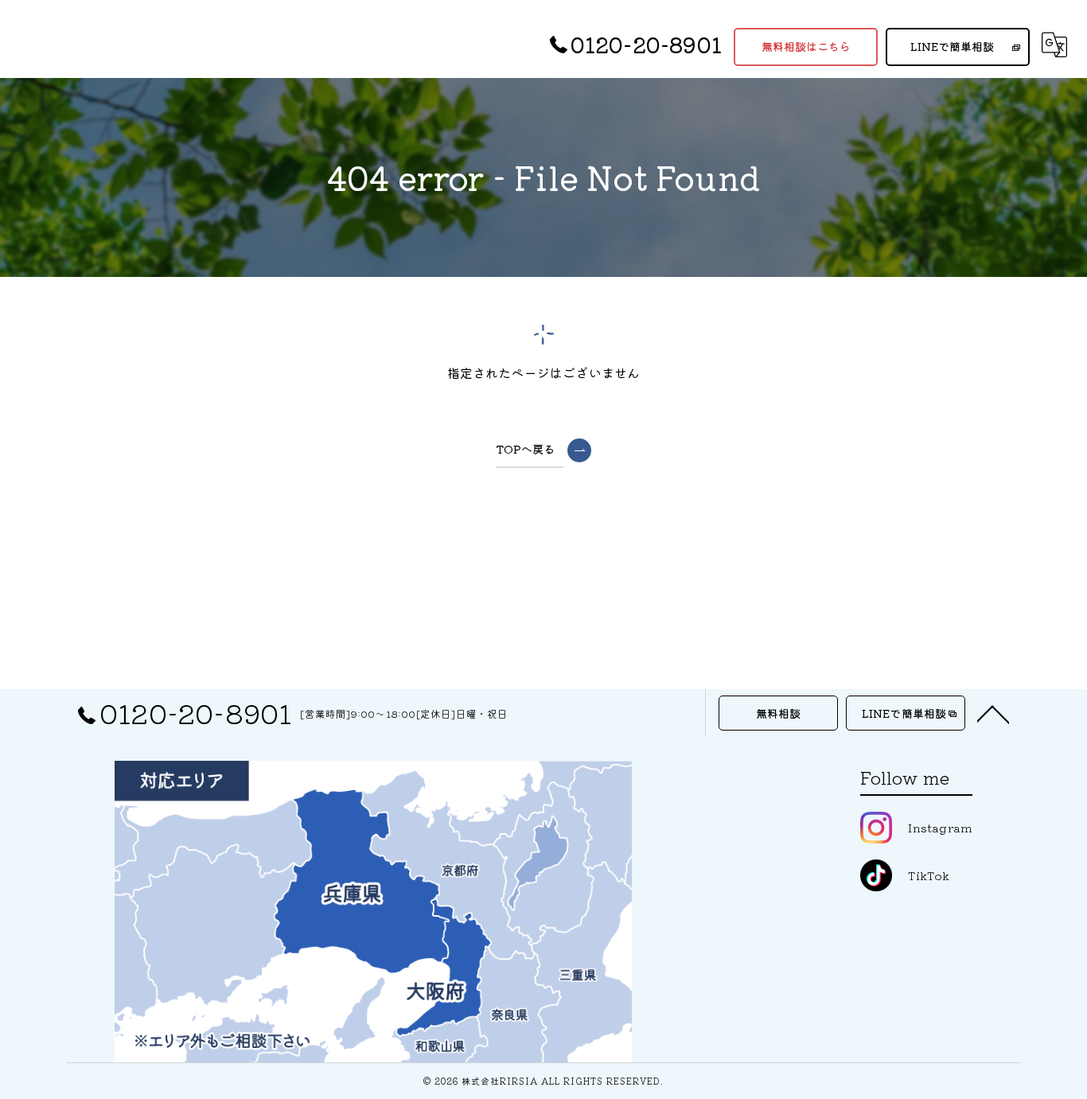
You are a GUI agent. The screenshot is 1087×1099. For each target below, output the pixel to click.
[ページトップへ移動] (993, 713)
